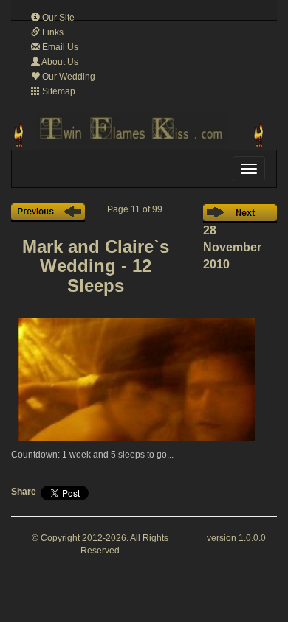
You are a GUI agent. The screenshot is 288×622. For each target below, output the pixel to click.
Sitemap (57, 91)
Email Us (59, 47)
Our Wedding (67, 76)
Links (52, 32)
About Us (59, 61)
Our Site (57, 17)
